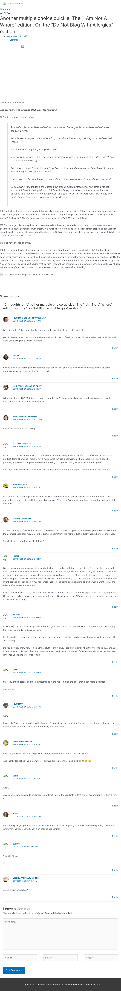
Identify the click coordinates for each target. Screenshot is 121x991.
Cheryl (16, 356)
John (15, 776)
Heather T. (18, 704)
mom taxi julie (20, 485)
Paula (16, 813)
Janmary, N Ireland (22, 518)
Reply (115, 348)
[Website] (101, 958)
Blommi (16, 844)
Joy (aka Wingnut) (22, 443)
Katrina (16, 614)
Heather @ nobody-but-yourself (29, 318)
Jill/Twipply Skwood (23, 741)
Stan (15, 670)
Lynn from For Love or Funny (27, 386)
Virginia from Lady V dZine (26, 878)
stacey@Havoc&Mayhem (25, 416)
